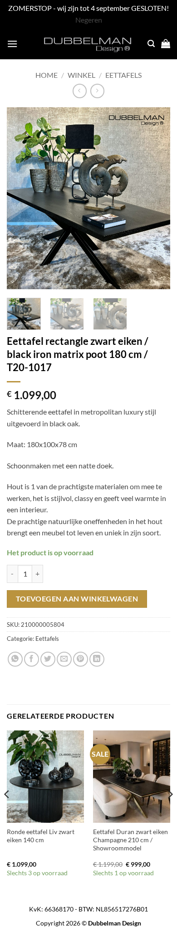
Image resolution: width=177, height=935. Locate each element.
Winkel (81, 75)
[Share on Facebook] (31, 659)
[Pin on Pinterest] (80, 659)
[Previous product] (97, 91)
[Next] (156, 198)
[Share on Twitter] (47, 659)
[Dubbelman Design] (88, 43)
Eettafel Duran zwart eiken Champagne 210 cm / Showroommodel (130, 839)
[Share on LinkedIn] (96, 659)
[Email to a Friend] (64, 659)
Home (46, 75)
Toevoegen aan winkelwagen (77, 599)
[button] (12, 44)
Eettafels (123, 75)
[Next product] (80, 91)
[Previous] (21, 198)
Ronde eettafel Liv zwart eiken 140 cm (40, 836)
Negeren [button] (88, 19)
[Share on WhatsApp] (15, 659)
